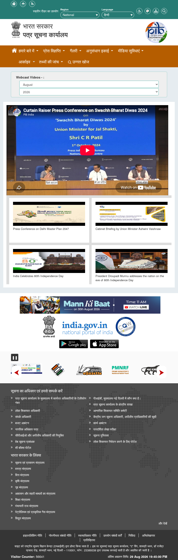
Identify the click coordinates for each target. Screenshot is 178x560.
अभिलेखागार (148, 535)
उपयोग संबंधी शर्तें (112, 535)
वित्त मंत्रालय (22, 474)
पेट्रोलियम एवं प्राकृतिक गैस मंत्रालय (35, 511)
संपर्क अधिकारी (23, 416)
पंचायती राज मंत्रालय (26, 505)
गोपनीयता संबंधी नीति (60, 535)
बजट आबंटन (22, 422)
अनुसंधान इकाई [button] (97, 50)
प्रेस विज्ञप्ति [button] (52, 50)
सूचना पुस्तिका (101, 435)
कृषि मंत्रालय (22, 480)
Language (107, 9)
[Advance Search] (164, 10)
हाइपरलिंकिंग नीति (32, 535)
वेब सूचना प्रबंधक (25, 441)
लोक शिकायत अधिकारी (27, 410)
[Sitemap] (156, 10)
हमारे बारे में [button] (26, 50)
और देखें (162, 523)
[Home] (14, 51)
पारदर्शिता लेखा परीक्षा (104, 429)
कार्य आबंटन (99, 422)
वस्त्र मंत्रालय (23, 468)
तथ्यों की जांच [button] (49, 61)
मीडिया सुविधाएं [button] (129, 50)
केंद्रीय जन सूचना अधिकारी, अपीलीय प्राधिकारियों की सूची (124, 416)
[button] (139, 10)
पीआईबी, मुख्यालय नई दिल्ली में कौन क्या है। (117, 398)
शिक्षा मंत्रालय (22, 499)
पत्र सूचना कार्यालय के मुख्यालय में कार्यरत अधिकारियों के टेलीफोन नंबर (50, 400)
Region (64, 9)
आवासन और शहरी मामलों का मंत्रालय (35, 493)
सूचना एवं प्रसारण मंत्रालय (29, 462)
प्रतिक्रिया (89, 540)
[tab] (49, 220)
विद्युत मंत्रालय (23, 518)
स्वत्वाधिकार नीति (87, 535)
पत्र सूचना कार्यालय (45, 34)
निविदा (132, 535)
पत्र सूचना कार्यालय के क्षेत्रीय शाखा (113, 404)
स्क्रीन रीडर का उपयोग (45, 11)
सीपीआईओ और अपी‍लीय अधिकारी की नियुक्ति (39, 435)
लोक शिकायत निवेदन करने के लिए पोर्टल (115, 441)
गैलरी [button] (73, 50)
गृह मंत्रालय (21, 487)
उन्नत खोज (80, 61)
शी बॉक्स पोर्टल (23, 447)
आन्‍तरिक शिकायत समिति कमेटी (110, 410)
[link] (90, 304)
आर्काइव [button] (24, 61)
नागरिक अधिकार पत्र (26, 429)
